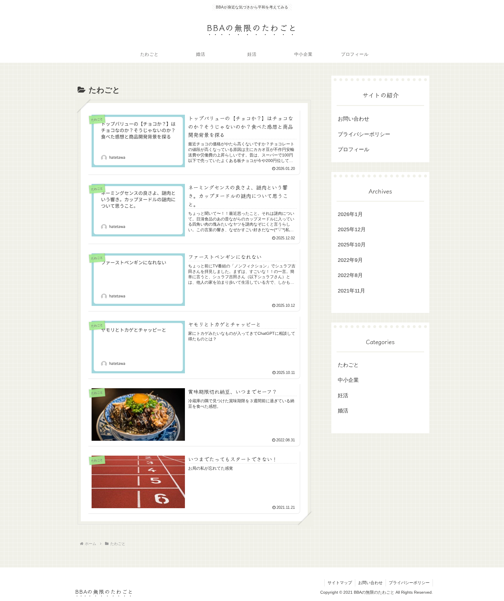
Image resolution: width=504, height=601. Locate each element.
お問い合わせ (353, 119)
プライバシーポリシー (364, 134)
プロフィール (353, 149)
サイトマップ (340, 582)
